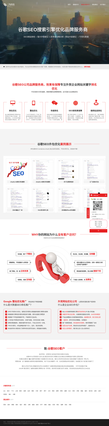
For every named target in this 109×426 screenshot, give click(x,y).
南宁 (41, 391)
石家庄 (5, 394)
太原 (99, 391)
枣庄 (58, 404)
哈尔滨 (90, 391)
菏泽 (4, 404)
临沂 (21, 404)
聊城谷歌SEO (85, 4)
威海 (33, 404)
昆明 (57, 391)
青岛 (66, 404)
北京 (29, 391)
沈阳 (95, 391)
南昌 (82, 391)
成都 (65, 391)
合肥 (24, 391)
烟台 (49, 404)
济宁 (41, 404)
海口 (10, 394)
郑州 (73, 391)
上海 (16, 391)
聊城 (13, 404)
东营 (53, 404)
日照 (29, 404)
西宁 (45, 391)
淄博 (62, 404)
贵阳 (61, 391)
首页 (69, 4)
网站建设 (95, 4)
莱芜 (25, 404)
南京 (20, 391)
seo (4, 391)
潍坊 (45, 404)
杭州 (8, 391)
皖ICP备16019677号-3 (44, 423)
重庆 (33, 391)
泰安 (37, 404)
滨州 (8, 404)
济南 (78, 391)
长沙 (69, 391)
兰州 (49, 391)
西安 (53, 391)
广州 (12, 391)
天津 (37, 391)
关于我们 (103, 4)
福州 (86, 391)
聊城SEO (76, 4)
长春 (14, 394)
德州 (17, 404)
